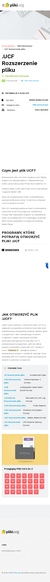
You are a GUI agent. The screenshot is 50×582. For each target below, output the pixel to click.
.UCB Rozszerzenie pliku (10, 390)
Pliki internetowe (24, 46)
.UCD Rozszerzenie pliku (15, 405)
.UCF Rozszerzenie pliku (15, 418)
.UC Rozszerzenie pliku (14, 375)
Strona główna (8, 46)
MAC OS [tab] (32, 250)
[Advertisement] (25, 141)
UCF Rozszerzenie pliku (14, 49)
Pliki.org (16, 573)
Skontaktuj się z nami (11, 551)
